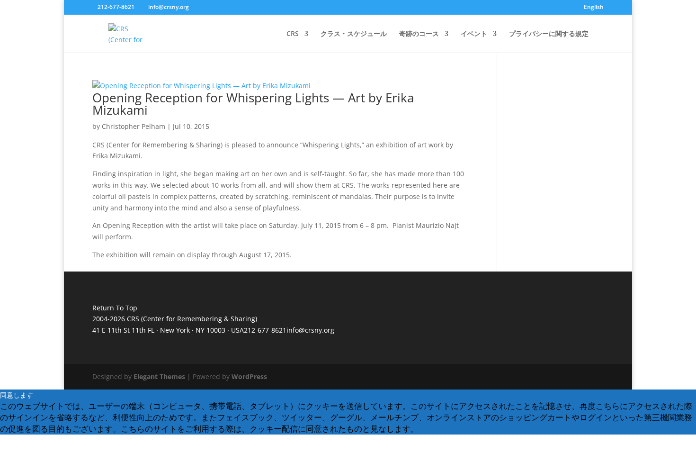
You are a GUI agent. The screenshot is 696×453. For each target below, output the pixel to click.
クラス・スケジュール (354, 34)
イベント (474, 34)
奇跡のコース (419, 34)
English (594, 7)
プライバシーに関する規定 (549, 34)
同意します (16, 394)
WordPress (249, 376)
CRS (292, 34)
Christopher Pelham (133, 126)
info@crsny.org (310, 330)
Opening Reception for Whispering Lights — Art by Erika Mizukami (253, 103)
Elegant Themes (159, 376)
